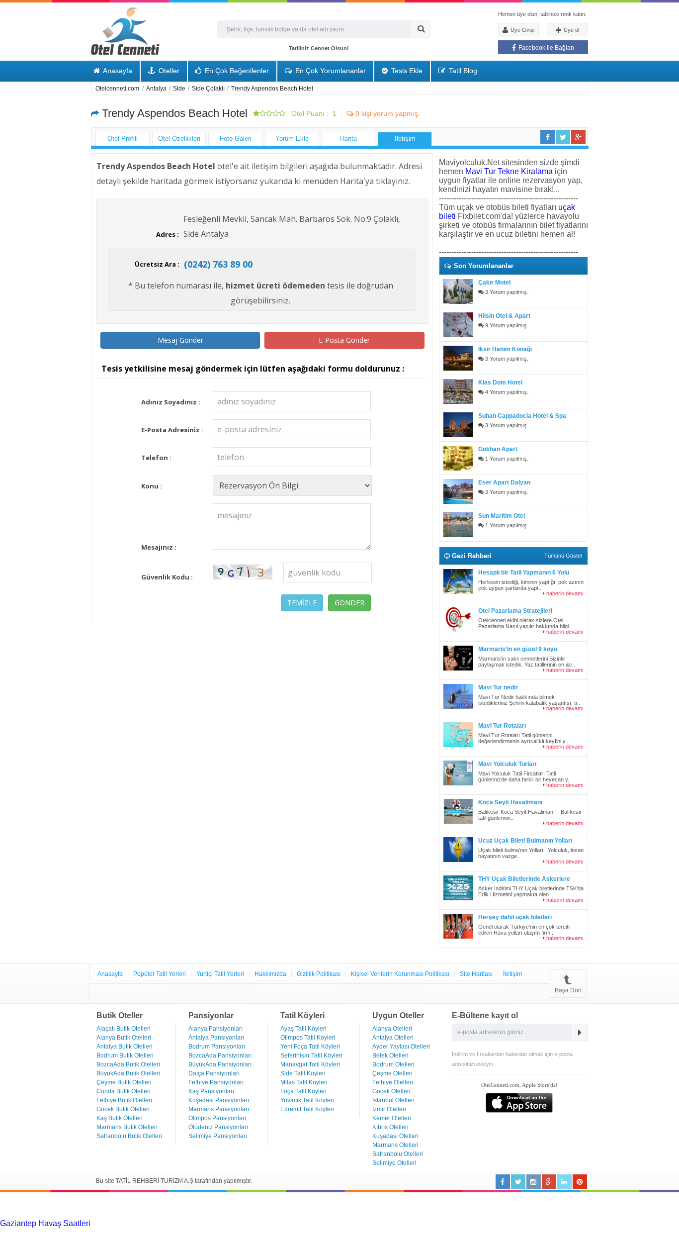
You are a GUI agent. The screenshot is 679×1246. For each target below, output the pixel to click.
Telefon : (156, 457)
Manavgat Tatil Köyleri (310, 1064)
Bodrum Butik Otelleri (125, 1055)
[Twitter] (518, 1181)
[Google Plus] (549, 1181)
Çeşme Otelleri (392, 1073)
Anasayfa (116, 71)
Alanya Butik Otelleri (123, 1037)
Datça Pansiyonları (214, 1073)
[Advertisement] (74, 1204)
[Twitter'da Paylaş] (563, 137)
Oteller (168, 71)
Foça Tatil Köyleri (303, 1091)
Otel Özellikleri (179, 138)
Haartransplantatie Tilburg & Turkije (152, 1223)
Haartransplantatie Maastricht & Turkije (478, 1232)
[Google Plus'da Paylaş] (578, 137)
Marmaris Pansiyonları (218, 1109)
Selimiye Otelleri (394, 1162)
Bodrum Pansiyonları (216, 1046)
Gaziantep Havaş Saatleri (45, 1223)
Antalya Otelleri (393, 1037)
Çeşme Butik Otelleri (124, 1082)
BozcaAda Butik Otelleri (128, 1064)
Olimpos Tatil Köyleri (308, 1037)
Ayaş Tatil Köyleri (303, 1028)
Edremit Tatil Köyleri (307, 1109)
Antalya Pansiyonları (216, 1037)
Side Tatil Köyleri (303, 1073)
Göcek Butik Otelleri (123, 1109)
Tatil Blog (462, 71)
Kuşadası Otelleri (395, 1136)
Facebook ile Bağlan (545, 47)
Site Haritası (476, 973)
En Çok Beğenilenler (236, 71)
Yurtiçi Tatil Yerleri (220, 973)
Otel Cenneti (125, 31)
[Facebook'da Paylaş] (547, 137)
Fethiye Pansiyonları (216, 1082)
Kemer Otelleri (391, 1118)
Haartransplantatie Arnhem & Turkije (548, 1223)
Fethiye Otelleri (392, 1082)
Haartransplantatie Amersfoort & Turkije (69, 1232)
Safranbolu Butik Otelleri (129, 1136)
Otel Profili (122, 138)
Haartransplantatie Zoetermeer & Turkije (210, 1232)
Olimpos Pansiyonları (217, 1118)
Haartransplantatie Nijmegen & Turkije (415, 1223)
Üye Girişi (521, 30)
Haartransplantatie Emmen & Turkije (612, 1232)
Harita (348, 138)
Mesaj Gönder (180, 340)
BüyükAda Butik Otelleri (128, 1073)
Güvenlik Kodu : (167, 577)
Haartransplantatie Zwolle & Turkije (345, 1232)
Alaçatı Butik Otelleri (123, 1028)
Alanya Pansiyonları (215, 1028)
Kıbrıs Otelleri (390, 1127)
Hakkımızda (270, 973)
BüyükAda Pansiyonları (220, 1064)
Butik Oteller (119, 1015)
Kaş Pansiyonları (211, 1091)
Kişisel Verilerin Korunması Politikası (400, 973)
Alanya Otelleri (392, 1028)
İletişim (405, 138)
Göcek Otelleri (391, 1091)
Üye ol (570, 30)
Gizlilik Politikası (318, 973)
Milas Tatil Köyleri (304, 1082)
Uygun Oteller (398, 1015)
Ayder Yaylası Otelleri (401, 1046)
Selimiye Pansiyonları (217, 1136)
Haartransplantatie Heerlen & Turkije (281, 1223)
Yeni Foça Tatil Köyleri (310, 1046)
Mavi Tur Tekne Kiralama (509, 171)
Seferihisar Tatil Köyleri (311, 1055)
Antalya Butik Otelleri (124, 1046)
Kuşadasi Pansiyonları (218, 1100)
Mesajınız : (158, 547)
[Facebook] (503, 1181)
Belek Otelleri (390, 1055)
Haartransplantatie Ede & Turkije (57, 1241)
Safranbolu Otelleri (397, 1153)
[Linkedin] (533, 1181)
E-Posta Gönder (344, 340)
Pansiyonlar (211, 1015)
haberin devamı (564, 593)
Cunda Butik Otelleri (123, 1091)
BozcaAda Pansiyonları (220, 1055)
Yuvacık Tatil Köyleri (307, 1100)
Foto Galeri (236, 138)
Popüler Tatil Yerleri (159, 973)
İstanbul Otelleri (393, 1100)
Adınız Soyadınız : (170, 401)
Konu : (151, 485)
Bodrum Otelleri (393, 1064)
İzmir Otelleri (389, 1109)
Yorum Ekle (292, 138)
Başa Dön (568, 990)
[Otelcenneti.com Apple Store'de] (519, 1110)
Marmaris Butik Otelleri (127, 1127)
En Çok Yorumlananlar (329, 71)
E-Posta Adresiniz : (172, 429)
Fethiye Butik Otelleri (124, 1100)
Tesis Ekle (406, 71)
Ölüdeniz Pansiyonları (218, 1127)
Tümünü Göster (563, 556)
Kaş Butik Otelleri (119, 1118)
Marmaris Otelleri (395, 1145)
